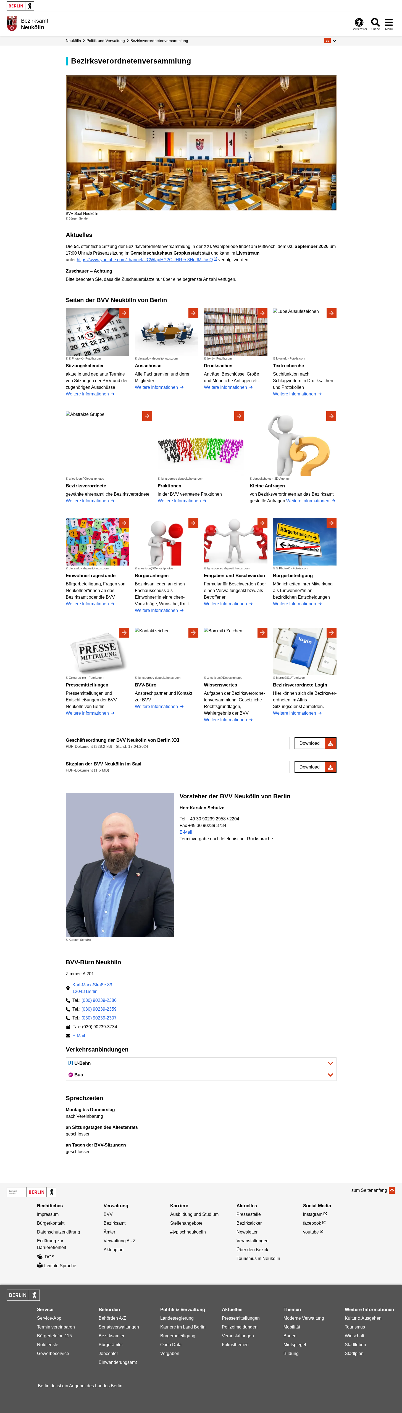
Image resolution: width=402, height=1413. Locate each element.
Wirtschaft (354, 1335)
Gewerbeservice (53, 1353)
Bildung (291, 1353)
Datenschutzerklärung (58, 1232)
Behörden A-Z (112, 1318)
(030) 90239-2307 (99, 1018)
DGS (49, 1256)
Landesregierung (177, 1318)
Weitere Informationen (88, 394)
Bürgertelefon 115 (54, 1335)
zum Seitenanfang (369, 1190)
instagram (312, 1214)
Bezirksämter (111, 1335)
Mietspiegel (294, 1344)
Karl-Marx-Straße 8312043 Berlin (92, 988)
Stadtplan (354, 1353)
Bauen (289, 1335)
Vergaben (169, 1353)
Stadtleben (355, 1344)
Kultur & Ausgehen (363, 1318)
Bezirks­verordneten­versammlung (159, 40)
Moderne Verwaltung (303, 1318)
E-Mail (186, 832)
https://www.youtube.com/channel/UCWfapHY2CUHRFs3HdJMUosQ (145, 259)
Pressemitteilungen (241, 1318)
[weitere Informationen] (12, 23)
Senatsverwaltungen (119, 1327)
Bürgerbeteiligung (177, 1335)
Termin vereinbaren (56, 1327)
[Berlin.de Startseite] (20, 5)
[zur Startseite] (31, 1192)
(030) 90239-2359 (99, 1009)
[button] (330, 40)
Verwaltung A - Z (120, 1240)
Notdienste (47, 1344)
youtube (311, 1232)
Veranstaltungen (253, 1240)
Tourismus (355, 1327)
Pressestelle (249, 1214)
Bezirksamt (114, 1223)
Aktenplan (114, 1249)
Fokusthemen (235, 1344)
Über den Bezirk (252, 1249)
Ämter (109, 1232)
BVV (108, 1214)
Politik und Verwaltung (105, 40)
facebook (312, 1223)
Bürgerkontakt (50, 1223)
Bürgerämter (111, 1344)
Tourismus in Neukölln (258, 1258)
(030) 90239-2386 (99, 1000)
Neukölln (73, 40)
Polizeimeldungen (240, 1327)
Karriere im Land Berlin (183, 1327)
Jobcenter (108, 1353)
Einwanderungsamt (118, 1362)
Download (309, 743)
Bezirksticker (249, 1223)
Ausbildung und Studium (194, 1214)
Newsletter (247, 1232)
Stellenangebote (186, 1223)
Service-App (49, 1318)
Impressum (48, 1214)
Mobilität (291, 1327)
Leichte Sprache (60, 1265)
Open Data (171, 1344)
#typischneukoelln (188, 1232)
